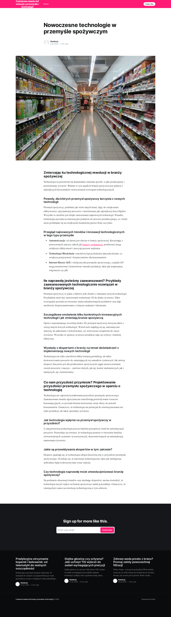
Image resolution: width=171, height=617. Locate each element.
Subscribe (149, 4)
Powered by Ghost (148, 599)
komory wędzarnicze (92, 244)
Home (46, 4)
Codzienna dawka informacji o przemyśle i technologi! (34, 599)
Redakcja (54, 41)
